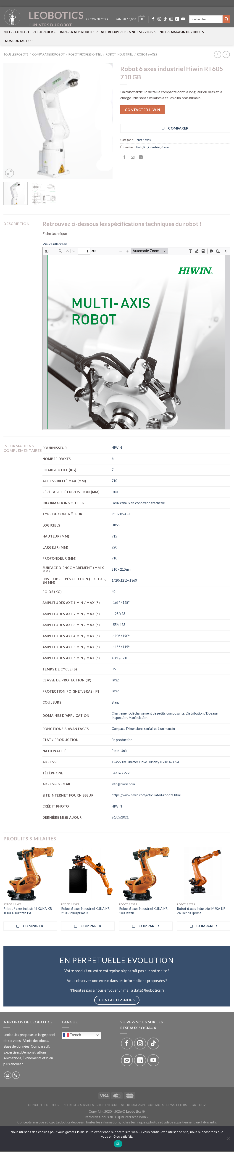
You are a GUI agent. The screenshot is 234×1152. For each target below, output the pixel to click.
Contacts (155, 1105)
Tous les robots (15, 54)
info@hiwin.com (123, 784)
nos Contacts (17, 41)
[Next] (105, 120)
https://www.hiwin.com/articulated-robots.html (146, 795)
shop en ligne (107, 1105)
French (75, 1035)
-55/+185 (118, 625)
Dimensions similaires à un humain (150, 729)
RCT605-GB (121, 514)
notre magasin (133, 1105)
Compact (118, 729)
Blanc (115, 702)
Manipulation (138, 718)
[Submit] (226, 19)
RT (145, 147)
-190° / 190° (121, 636)
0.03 (115, 492)
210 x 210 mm (121, 569)
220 (114, 547)
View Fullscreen (54, 244)
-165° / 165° (121, 602)
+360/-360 (119, 658)
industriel (154, 147)
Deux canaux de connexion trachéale (138, 503)
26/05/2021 (120, 817)
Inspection (119, 718)
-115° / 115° (121, 647)
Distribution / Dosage (202, 713)
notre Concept (16, 32)
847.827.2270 (121, 773)
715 (114, 536)
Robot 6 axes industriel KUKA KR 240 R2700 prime (201, 911)
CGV (202, 1105)
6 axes (165, 147)
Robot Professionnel (85, 54)
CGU (192, 1105)
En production (122, 740)
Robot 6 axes (147, 54)
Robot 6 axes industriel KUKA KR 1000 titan (143, 911)
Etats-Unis (119, 751)
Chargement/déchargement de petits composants (148, 713)
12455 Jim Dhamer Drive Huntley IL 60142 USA (145, 762)
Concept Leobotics (43, 1105)
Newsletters (176, 1105)
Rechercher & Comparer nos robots (64, 32)
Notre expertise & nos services (127, 32)
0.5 (114, 669)
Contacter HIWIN (142, 110)
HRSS (116, 525)
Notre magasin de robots (182, 32)
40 (113, 591)
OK (118, 1143)
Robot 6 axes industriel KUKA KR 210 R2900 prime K (85, 911)
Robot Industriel (119, 54)
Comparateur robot (48, 54)
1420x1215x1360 (124, 580)
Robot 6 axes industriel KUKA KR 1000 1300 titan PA (27, 911)
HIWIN (117, 448)
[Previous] (11, 120)
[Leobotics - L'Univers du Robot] (12, 17)
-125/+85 (118, 614)
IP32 (115, 680)
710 (114, 481)
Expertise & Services (78, 1105)
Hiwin (138, 147)
